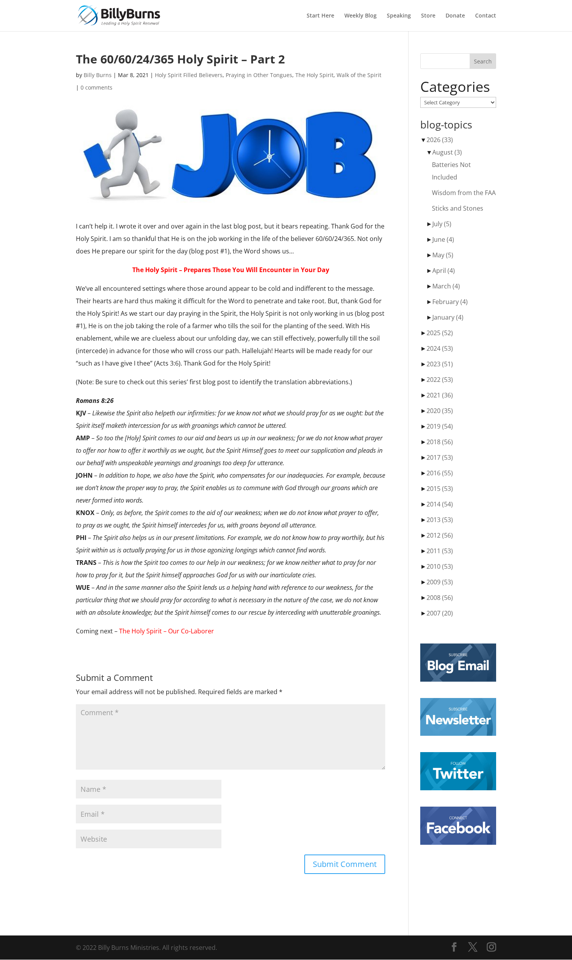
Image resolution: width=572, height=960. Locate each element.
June (443, 239)
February (450, 301)
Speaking (399, 16)
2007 (439, 613)
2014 (439, 504)
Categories (455, 87)
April (443, 270)
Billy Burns (98, 75)
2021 (439, 395)
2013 (439, 519)
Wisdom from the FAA (464, 192)
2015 (439, 488)
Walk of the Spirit (359, 75)
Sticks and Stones (457, 208)
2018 (439, 442)
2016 (439, 473)
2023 (439, 364)
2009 (439, 582)
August (447, 152)
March (446, 286)
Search (483, 61)
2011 (439, 551)
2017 (439, 457)
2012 (439, 535)
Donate (455, 16)
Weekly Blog (360, 16)
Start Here (320, 16)
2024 (439, 348)
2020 (439, 410)
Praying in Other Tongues (259, 75)
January (447, 317)
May (442, 255)
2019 (439, 426)
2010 (439, 566)
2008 (439, 597)
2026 (439, 139)
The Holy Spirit (314, 75)
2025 (439, 333)
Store (428, 16)
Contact (485, 16)
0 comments (96, 87)
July (441, 224)
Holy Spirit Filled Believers (189, 75)
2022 (439, 379)
